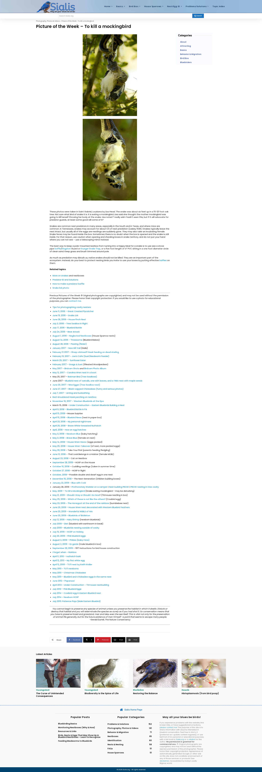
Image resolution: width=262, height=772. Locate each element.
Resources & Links (67, 731)
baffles (163, 260)
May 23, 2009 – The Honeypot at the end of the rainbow (81, 503)
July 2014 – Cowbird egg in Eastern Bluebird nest (77, 593)
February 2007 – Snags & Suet (68, 364)
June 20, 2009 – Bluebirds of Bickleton (71, 515)
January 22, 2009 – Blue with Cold (69, 482)
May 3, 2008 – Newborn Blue (66, 433)
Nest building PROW (119, 486)
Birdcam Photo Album (95, 368)
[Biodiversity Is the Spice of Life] (107, 673)
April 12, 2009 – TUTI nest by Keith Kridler (72, 564)
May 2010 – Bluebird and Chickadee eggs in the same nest (82, 576)
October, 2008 (60, 474)
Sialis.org (180, 739)
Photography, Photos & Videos (48, 21)
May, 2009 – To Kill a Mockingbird (69, 491)
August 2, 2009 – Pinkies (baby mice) (71, 540)
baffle (58, 248)
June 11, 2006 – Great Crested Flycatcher (73, 311)
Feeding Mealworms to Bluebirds (75, 741)
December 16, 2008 (62, 478)
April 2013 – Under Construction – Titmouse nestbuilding (81, 584)
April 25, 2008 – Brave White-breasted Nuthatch (77, 425)
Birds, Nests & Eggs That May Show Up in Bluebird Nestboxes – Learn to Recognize (79, 736)
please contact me (168, 727)
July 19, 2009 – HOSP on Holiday (68, 531)
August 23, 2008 (60, 458)
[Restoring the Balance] (155, 673)
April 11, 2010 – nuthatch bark (67, 556)
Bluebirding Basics (67, 723)
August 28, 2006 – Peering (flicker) (70, 344)
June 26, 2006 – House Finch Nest (69, 319)
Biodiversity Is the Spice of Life (102, 693)
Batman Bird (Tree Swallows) (82, 376)
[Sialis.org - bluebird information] (60, 7)
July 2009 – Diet (60, 523)
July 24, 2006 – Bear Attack (66, 331)
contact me (75, 300)
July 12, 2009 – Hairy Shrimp (66, 519)
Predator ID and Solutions (65, 279)
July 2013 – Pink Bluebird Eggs (67, 589)
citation (192, 739)
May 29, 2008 (59, 450)
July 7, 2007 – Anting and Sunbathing (71, 393)
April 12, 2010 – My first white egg (69, 560)
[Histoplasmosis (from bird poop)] (204, 673)
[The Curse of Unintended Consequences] (58, 673)
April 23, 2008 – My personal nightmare (72, 421)
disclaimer (164, 761)
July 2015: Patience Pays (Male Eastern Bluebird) (77, 601)
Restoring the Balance (145, 693)
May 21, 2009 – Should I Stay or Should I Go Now (76, 495)
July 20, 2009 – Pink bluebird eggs (69, 535)
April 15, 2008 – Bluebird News (67, 417)
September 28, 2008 (63, 462)
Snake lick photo (61, 287)
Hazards (185, 690)
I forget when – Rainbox (64, 552)
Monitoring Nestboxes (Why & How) (76, 727)
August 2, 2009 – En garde (65, 544)
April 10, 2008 (59, 413)
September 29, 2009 (63, 548)
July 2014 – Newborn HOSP (66, 597)
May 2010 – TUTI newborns (66, 568)
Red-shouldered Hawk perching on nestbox (74, 397)
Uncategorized (42, 690)
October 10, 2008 (61, 466)
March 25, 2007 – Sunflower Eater (69, 360)
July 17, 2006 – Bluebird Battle (67, 327)
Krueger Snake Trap (90, 248)
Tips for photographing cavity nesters (72, 307)
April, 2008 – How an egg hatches (69, 429)
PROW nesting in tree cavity (145, 486)
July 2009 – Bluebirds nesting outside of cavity (76, 527)
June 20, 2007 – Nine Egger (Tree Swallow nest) (76, 384)
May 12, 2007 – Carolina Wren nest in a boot (74, 372)
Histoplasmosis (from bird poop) (200, 693)
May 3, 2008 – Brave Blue (65, 437)
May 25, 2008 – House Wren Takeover (71, 446)
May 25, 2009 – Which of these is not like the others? (79, 499)
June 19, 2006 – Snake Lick (65, 315)
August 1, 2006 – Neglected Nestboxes (72, 335)
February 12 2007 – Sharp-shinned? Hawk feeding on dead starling (86, 352)
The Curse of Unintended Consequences (50, 695)
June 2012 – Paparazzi (64, 580)
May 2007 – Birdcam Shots (66, 368)
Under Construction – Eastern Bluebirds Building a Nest (97, 405)
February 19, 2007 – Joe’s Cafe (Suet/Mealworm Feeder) (81, 356)
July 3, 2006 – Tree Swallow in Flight (70, 323)
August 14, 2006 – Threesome (67, 339)
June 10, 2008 (59, 454)
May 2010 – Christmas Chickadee (69, 572)
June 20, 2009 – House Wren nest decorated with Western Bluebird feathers (91, 507)
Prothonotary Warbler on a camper (89, 486)
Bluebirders (138, 690)
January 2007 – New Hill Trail (67, 348)
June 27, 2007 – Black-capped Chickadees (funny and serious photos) (88, 388)
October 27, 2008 (61, 470)
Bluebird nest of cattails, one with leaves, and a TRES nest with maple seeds (103, 380)
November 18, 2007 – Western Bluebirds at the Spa (78, 401)
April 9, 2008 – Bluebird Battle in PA (70, 409)
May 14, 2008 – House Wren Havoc (70, 442)
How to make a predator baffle (68, 283)
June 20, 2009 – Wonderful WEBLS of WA (73, 511)
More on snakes (61, 275)
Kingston (66, 248)
